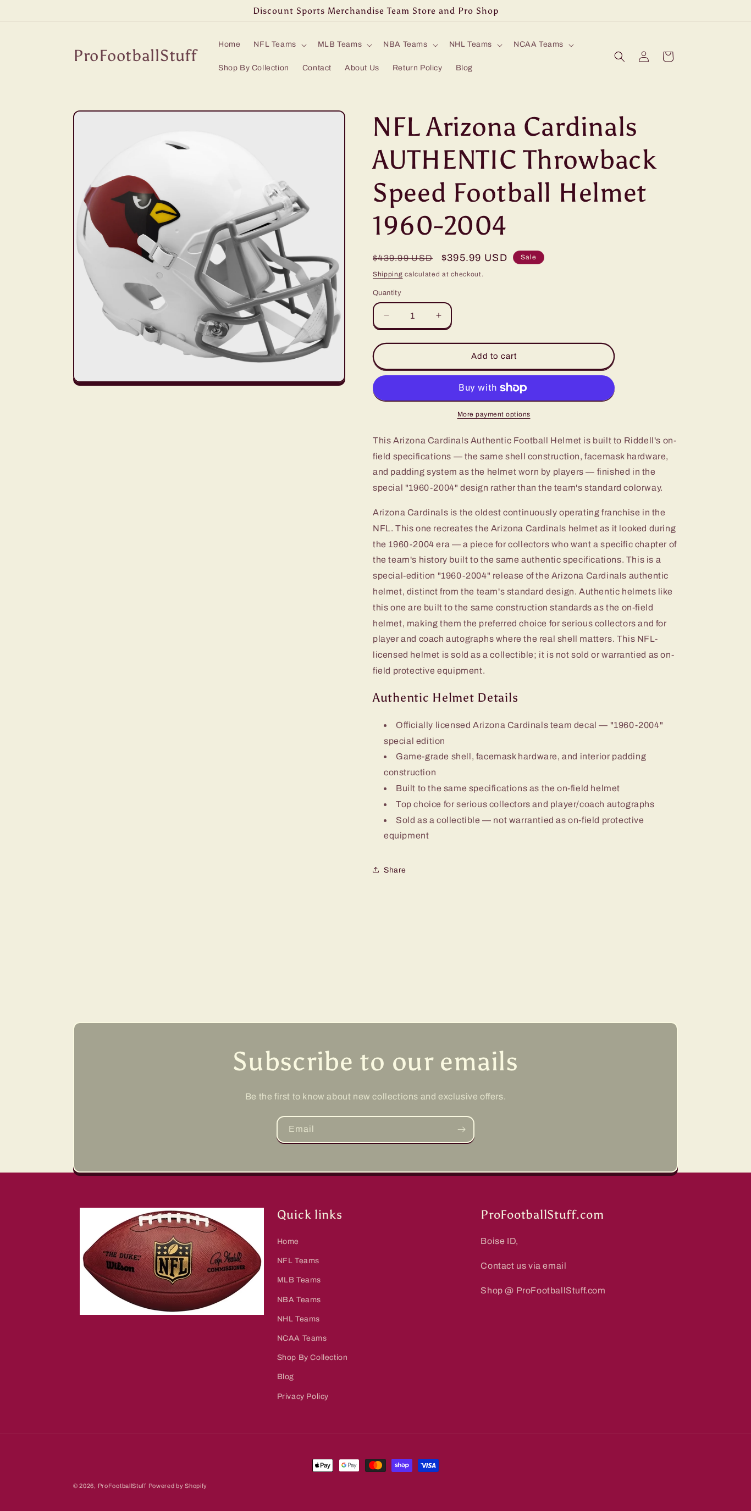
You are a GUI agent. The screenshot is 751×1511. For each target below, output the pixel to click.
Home (288, 1241)
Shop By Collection (312, 1357)
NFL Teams (298, 1261)
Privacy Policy (303, 1396)
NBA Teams (299, 1300)
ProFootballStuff (122, 1485)
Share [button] (395, 870)
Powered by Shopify (178, 1485)
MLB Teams (299, 1280)
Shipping (388, 274)
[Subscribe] (461, 1129)
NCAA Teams (302, 1338)
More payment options (494, 414)
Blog (285, 1377)
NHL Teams (298, 1319)
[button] (279, 44)
